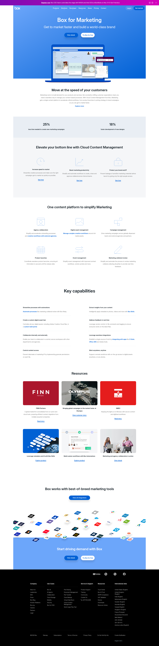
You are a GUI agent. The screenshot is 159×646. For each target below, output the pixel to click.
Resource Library (103, 605)
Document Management (71, 592)
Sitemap (45, 635)
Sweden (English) (120, 602)
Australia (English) (120, 604)
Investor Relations (35, 602)
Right (152, 3)
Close (156, 3)
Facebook (124, 574)
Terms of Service (72, 635)
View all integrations (79, 498)
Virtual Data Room (69, 600)
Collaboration (51, 595)
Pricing (96, 8)
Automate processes (30, 311)
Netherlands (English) (121, 599)
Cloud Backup (68, 597)
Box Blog (32, 600)
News (90, 8)
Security (49, 602)
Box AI (49, 589)
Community (84, 595)
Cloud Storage (51, 597)
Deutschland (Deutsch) (121, 615)
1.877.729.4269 (86, 600)
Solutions (64, 8)
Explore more (79, 106)
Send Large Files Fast (70, 607)
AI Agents (50, 592)
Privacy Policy (87, 635)
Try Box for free (88, 35)
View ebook (71, 35)
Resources (82, 8)
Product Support (85, 589)
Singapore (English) (120, 609)
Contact (103, 8)
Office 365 (92, 342)
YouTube (96, 574)
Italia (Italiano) (118, 617)
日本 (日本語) (118, 620)
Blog (105, 574)
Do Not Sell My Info (103, 635)
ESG (31, 595)
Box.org (32, 605)
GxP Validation (102, 597)
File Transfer (67, 595)
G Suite (131, 339)
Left (150, 3)
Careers (32, 608)
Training (83, 592)
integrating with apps (119, 339)
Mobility (49, 600)
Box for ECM (50, 605)
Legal (31, 613)
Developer (72, 8)
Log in (129, 8)
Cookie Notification (120, 635)
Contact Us (84, 597)
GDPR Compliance (103, 595)
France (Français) (120, 612)
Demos (100, 600)
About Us (33, 589)
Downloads (101, 602)
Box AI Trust (101, 592)
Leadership (33, 592)
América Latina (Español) (122, 625)
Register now (45, 3)
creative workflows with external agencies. (42, 236)
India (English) (119, 596)
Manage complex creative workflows (75, 233)
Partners (32, 610)
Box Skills (131, 311)
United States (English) (121, 589)
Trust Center (101, 589)
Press (31, 597)
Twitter (115, 574)
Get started (139, 8)
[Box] (17, 8)
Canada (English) (119, 607)
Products (56, 8)
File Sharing (67, 589)
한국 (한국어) (118, 622)
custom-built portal (30, 327)
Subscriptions (58, 635)
